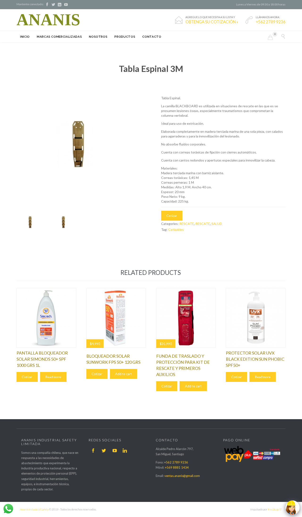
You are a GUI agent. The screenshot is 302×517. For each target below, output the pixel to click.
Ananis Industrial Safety (34, 509)
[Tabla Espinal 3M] (31, 223)
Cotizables (176, 229)
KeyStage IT (275, 509)
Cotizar (171, 216)
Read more (53, 377)
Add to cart (123, 374)
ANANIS (48, 19)
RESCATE (186, 224)
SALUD (216, 224)
